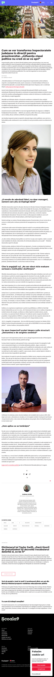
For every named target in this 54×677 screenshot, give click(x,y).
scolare (6, 525)
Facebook (4, 648)
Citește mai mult (8, 573)
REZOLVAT (4, 635)
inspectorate (38, 522)
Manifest (30, 630)
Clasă (3, 630)
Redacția (30, 632)
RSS (3, 653)
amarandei (46, 525)
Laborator (4, 632)
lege (13, 522)
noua (5, 522)
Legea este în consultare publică (10, 465)
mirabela (37, 525)
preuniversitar (25, 525)
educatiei (27, 522)
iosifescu (15, 528)
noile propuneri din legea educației (14, 86)
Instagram (4, 650)
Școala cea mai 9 (6, 637)
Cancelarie (4, 633)
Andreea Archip (27, 494)
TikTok (3, 651)
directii (15, 525)
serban (5, 528)
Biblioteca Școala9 (6, 639)
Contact (30, 633)
